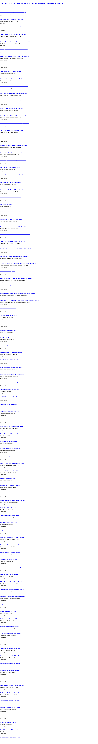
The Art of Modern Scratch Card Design (8, 559)
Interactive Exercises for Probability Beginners (10, 552)
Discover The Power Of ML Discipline (8, 330)
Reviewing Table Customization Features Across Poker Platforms (14, 49)
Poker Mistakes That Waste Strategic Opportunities (11, 382)
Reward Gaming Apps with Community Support (10, 729)
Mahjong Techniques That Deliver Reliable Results (11, 618)
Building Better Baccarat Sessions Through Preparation (12, 685)
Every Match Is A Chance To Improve (8, 308)
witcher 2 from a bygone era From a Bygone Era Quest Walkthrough (14, 56)
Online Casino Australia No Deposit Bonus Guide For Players (13, 12)
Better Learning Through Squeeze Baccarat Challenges (11, 426)
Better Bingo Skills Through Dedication (8, 441)
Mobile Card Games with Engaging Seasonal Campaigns (12, 537)
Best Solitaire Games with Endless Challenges (9, 626)
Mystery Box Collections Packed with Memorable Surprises (12, 596)
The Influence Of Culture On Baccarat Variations (10, 71)
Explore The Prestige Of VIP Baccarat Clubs (9, 433)
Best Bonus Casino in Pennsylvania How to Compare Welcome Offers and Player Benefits (31, 3)
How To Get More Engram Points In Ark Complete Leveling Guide (14, 256)
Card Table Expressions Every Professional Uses (10, 396)
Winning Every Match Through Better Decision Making (12, 581)
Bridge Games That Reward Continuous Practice (10, 530)
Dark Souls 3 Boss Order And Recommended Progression (12, 152)
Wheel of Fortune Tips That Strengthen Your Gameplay (12, 589)
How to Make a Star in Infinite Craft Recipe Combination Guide (13, 115)
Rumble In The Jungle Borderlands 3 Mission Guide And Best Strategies (15, 41)
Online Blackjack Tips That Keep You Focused (10, 700)
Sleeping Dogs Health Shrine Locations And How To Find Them (13, 226)
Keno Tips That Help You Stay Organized (9, 574)
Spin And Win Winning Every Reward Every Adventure (12, 470)
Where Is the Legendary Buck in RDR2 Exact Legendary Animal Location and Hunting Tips (19, 300)
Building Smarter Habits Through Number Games (11, 678)
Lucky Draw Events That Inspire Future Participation (11, 567)
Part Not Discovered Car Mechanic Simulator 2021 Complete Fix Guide (15, 234)
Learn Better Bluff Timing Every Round (8, 419)
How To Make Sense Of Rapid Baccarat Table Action (11, 19)
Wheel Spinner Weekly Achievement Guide (9, 456)
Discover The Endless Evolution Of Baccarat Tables (11, 352)
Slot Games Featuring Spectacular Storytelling (10, 663)
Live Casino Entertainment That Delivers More (10, 655)
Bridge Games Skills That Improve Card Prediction (11, 604)
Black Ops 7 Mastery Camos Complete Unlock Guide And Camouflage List (16, 248)
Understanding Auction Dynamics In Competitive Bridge (12, 174)
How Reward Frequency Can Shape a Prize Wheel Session (12, 78)
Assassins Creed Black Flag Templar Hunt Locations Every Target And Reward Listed (18, 263)
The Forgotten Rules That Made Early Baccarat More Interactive (14, 137)
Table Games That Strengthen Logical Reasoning (10, 633)
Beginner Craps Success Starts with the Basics (9, 544)
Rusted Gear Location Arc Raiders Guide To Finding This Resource (14, 123)
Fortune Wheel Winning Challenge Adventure (10, 448)
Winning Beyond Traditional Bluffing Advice (9, 389)
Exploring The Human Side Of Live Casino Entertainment (12, 359)
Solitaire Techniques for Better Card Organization (10, 197)
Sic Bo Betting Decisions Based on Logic (8, 522)
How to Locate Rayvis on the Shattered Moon (10, 167)
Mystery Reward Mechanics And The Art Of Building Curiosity (13, 26)
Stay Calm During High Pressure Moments (9, 322)
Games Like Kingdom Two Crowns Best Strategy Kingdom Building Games (16, 278)
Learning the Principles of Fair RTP (7, 493)
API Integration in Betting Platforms (8, 722)
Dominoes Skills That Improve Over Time (9, 641)
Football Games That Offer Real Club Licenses (10, 737)
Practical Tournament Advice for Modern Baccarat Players (12, 500)
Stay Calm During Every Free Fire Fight (8, 315)
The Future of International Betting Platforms (10, 715)
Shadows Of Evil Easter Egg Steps (7, 271)
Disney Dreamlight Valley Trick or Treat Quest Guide (11, 108)
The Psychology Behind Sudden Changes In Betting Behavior (13, 160)
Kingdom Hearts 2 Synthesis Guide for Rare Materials (11, 189)
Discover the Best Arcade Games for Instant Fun (10, 707)
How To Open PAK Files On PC (7, 204)
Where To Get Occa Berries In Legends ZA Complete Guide (12, 241)
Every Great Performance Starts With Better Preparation (12, 374)
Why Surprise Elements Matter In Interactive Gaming (11, 130)
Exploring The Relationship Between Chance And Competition (13, 145)
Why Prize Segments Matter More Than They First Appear (12, 100)
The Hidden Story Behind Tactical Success (9, 345)
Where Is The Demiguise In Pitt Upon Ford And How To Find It (13, 34)
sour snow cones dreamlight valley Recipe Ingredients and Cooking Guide (15, 285)
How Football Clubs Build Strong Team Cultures (10, 182)
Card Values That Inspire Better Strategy (9, 404)
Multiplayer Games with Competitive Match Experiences (12, 463)
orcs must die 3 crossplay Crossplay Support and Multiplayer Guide (14, 63)
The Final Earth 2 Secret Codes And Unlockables (10, 211)
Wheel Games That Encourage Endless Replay (10, 648)
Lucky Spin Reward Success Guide (7, 478)
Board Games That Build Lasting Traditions (9, 670)
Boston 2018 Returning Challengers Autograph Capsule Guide (13, 93)
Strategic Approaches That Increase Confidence (10, 485)
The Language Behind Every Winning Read (9, 411)
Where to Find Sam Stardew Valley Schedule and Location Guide (14, 86)
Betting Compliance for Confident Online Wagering (11, 367)
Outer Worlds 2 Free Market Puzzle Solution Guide (11, 219)
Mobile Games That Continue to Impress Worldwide (11, 692)
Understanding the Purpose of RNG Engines (9, 515)
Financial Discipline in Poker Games (8, 611)
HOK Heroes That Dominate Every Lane (9, 337)
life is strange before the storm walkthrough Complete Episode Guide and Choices (17, 293)
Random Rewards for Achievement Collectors (9, 507)
